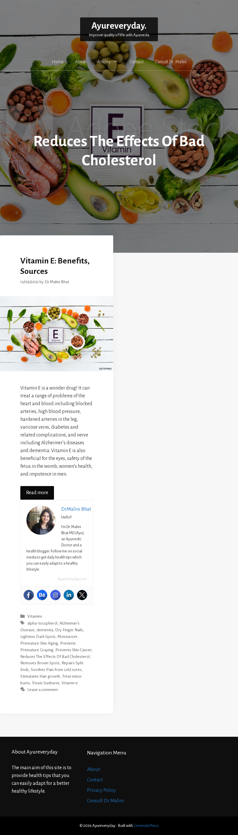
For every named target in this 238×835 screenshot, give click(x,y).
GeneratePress (146, 825)
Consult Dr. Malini (170, 61)
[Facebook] (29, 595)
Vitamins (34, 616)
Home (58, 61)
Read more (37, 492)
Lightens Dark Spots (37, 636)
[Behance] (42, 595)
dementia (45, 630)
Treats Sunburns (45, 683)
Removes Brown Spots (39, 663)
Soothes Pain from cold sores (56, 669)
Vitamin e (70, 683)
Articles (103, 61)
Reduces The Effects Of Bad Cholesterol (55, 656)
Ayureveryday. (119, 26)
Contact (136, 61)
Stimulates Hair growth (40, 676)
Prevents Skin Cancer (73, 650)
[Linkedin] (69, 595)
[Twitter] (82, 595)
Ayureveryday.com (72, 579)
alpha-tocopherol (42, 623)
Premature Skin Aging (39, 643)
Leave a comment (42, 690)
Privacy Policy (101, 790)
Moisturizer (67, 636)
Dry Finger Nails (69, 630)
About (80, 61)
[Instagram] (55, 595)
